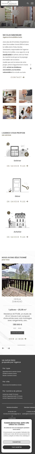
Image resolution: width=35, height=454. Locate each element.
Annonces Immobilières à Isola (12, 385)
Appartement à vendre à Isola (12, 371)
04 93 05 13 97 (12, 412)
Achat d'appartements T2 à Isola (12, 396)
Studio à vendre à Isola (10, 375)
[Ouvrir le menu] (32, 3)
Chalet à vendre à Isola (10, 373)
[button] (8, 348)
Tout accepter (17, 447)
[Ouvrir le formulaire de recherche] (28, 3)
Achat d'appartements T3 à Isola (12, 398)
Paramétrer (17, 442)
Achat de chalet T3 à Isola (10, 394)
